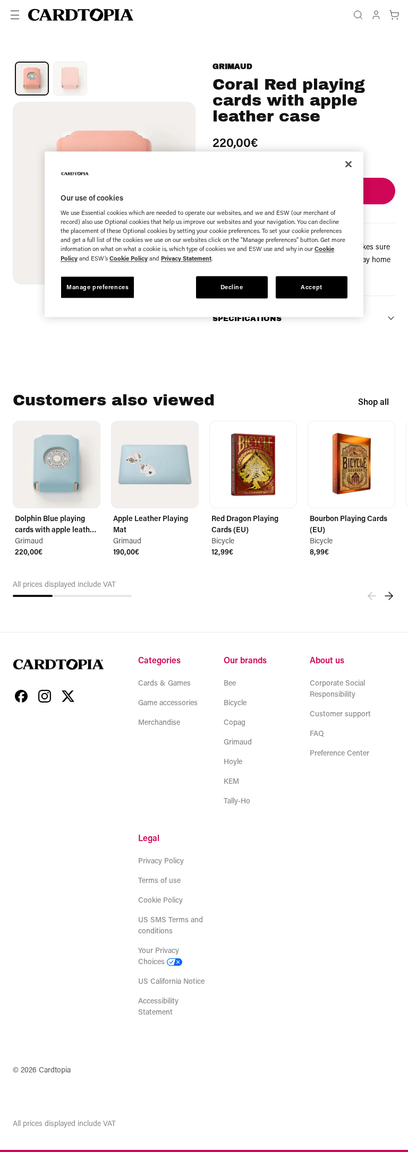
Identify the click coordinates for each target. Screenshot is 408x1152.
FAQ (317, 733)
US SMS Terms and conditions (170, 925)
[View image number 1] (32, 79)
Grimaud (232, 66)
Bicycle (235, 702)
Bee (230, 683)
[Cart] (394, 14)
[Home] (81, 14)
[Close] (348, 164)
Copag (234, 722)
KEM (231, 781)
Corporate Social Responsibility (337, 688)
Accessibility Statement (158, 1006)
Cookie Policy (160, 900)
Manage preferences (97, 287)
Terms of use (159, 880)
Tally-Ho (237, 800)
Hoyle (233, 761)
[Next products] (388, 596)
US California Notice (171, 981)
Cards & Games (164, 683)
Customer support (340, 713)
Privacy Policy (161, 860)
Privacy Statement (186, 258)
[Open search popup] (358, 14)
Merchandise (159, 722)
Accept (311, 287)
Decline (231, 287)
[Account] (376, 14)
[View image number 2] (70, 79)
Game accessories (168, 702)
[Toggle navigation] (14, 14)
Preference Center (339, 753)
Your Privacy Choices (158, 955)
